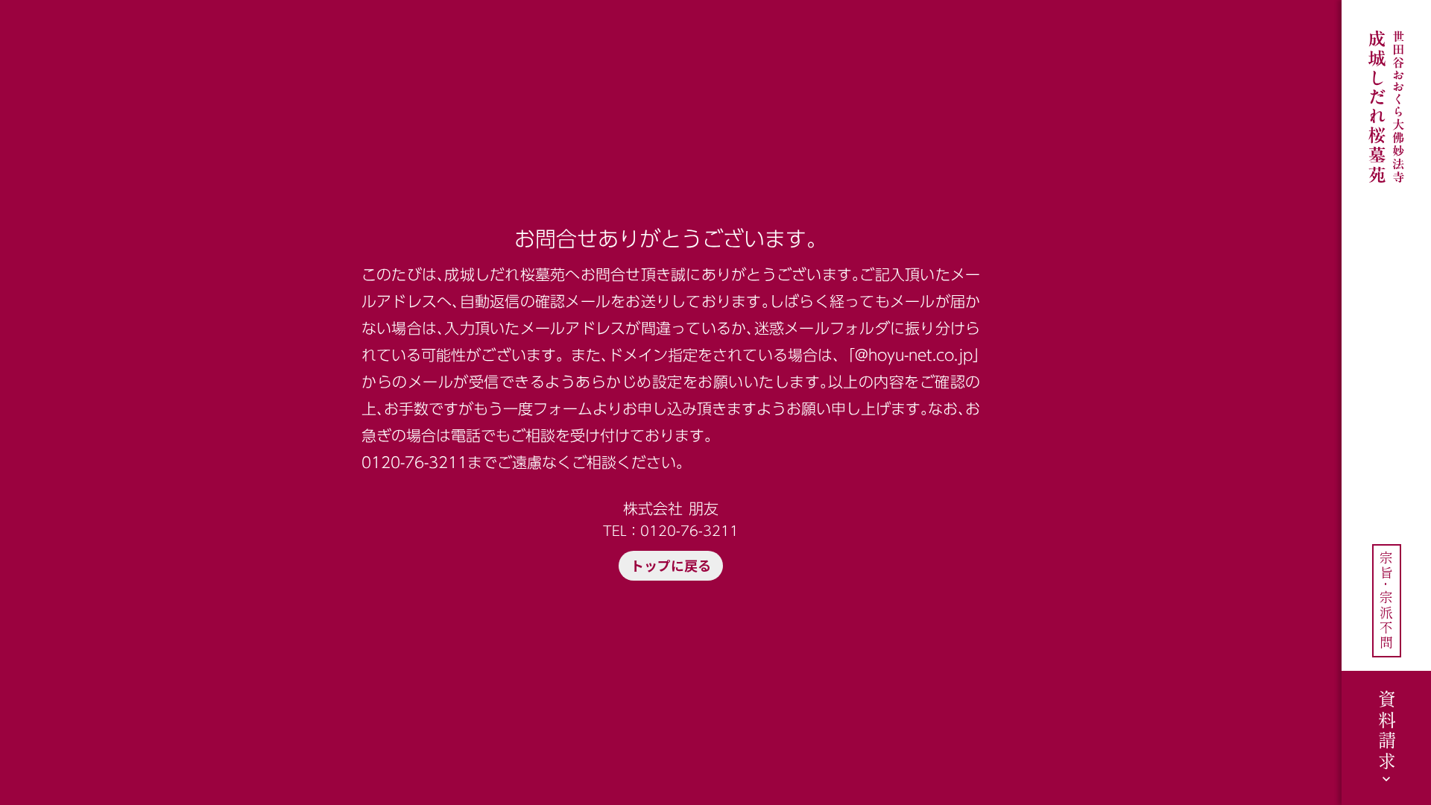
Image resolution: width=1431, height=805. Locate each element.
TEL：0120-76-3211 (671, 531)
